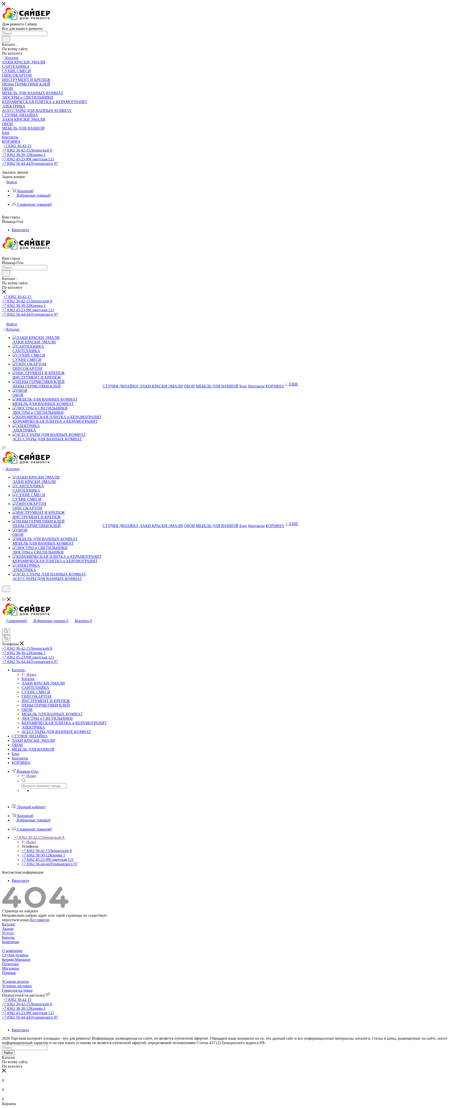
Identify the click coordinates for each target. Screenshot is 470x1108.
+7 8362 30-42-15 (17, 146)
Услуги (8, 933)
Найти (8, 1053)
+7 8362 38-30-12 (24, 155)
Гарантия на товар (17, 990)
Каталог (28, 679)
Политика (10, 964)
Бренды (8, 937)
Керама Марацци (16, 959)
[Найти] (6, 39)
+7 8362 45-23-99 (28, 159)
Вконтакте (20, 230)
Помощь (9, 973)
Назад (31, 674)
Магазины (10, 968)
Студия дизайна (15, 955)
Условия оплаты (15, 981)
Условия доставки (17, 986)
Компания (10, 942)
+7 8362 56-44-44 (30, 163)
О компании (12, 951)
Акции (7, 929)
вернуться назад (15, 920)
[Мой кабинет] (4, 595)
